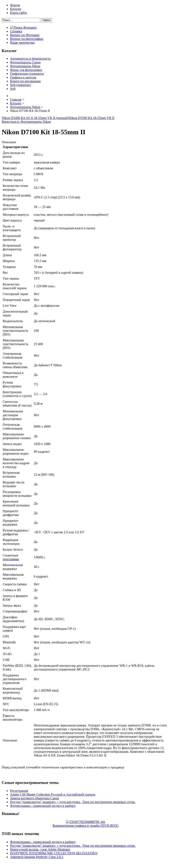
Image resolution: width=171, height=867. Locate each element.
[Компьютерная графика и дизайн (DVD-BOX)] (85, 822)
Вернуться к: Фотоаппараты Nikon (26, 121)
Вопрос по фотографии (26, 39)
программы (11, 559)
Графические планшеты (27, 73)
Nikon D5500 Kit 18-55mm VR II (91, 118)
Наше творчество (22, 42)
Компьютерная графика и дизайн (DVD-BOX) (85, 825)
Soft (12, 88)
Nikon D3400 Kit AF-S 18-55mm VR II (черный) (35, 118)
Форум (15, 5)
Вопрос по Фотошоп (24, 35)
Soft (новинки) (20, 85)
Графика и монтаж (23, 77)
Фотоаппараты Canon (25, 62)
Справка (16, 31)
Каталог (15, 9)
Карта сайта (18, 12)
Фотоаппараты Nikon (25, 66)
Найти (46, 20)
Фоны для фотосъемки (26, 70)
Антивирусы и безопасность (30, 58)
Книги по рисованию (25, 81)
